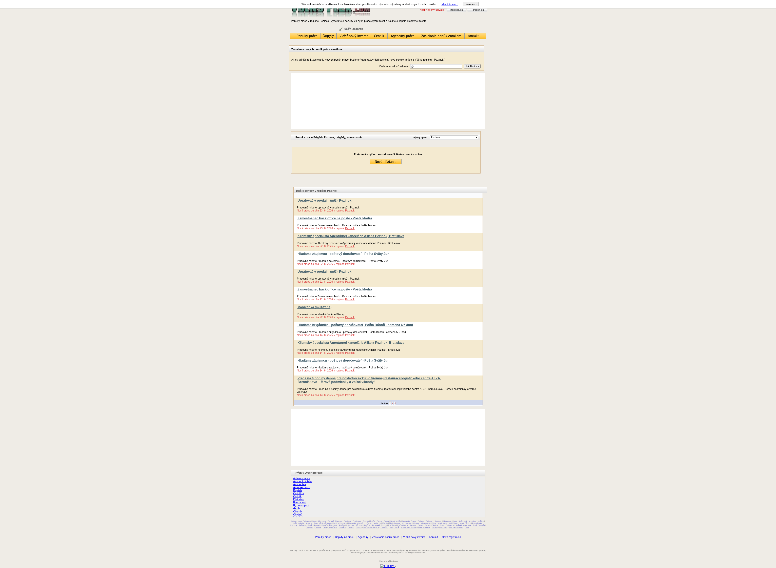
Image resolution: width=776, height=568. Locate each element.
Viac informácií (450, 4)
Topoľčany (332, 527)
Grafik (296, 508)
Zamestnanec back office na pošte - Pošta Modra (334, 218)
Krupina (309, 523)
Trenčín (351, 527)
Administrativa (301, 478)
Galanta (421, 521)
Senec (420, 525)
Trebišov (342, 527)
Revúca (367, 525)
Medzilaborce (394, 523)
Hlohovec (438, 521)
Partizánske (477, 523)
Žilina (467, 527)
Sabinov (413, 525)
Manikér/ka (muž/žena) (314, 307)
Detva (386, 521)
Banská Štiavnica (335, 521)
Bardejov (347, 521)
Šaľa (325, 527)
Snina (442, 525)
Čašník (297, 496)
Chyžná (297, 514)
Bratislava (357, 521)
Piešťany (302, 525)
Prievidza (350, 525)
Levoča (344, 523)
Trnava (359, 527)
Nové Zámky (465, 523)
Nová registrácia (451, 537)
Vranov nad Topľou (408, 527)
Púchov (359, 525)
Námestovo (425, 523)
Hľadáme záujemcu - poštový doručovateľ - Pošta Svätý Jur (343, 254)
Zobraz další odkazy (388, 561)
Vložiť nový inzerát (414, 537)
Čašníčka (298, 493)
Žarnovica (443, 527)
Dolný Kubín (395, 521)
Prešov (342, 525)
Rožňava (392, 525)
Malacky (377, 523)
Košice (481, 521)
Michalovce (406, 523)
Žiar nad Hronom (456, 527)
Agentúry (363, 537)
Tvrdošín (384, 527)
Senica (427, 525)
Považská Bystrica (329, 525)
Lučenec (368, 523)
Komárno (472, 521)
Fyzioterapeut (301, 505)
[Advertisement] (388, 101)
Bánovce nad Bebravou (301, 521)
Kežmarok (463, 521)
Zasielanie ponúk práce (385, 537)
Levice (336, 523)
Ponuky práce (323, 537)
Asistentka (299, 484)
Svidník (318, 527)
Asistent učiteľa (302, 481)
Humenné (447, 521)
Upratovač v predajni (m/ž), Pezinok (324, 200)
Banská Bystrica (319, 521)
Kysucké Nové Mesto (323, 523)
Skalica (435, 525)
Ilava (455, 521)
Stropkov (309, 527)
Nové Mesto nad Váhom (448, 523)
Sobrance (450, 525)
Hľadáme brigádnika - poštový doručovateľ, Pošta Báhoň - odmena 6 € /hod (355, 325)
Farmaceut (299, 502)
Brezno (366, 521)
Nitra (434, 523)
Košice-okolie (298, 523)
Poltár (310, 525)
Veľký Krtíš (394, 527)
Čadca (379, 521)
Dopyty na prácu (344, 537)
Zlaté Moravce (424, 527)
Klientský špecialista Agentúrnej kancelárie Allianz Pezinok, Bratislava (350, 236)
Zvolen (435, 527)
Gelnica (429, 521)
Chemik (297, 511)
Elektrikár (298, 499)
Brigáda (297, 490)
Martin (385, 523)
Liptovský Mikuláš (355, 523)
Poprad (317, 525)
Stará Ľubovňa (479, 525)
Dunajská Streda (409, 521)
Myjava (416, 523)
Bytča (372, 521)
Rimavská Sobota (379, 525)
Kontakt (433, 537)
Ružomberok (402, 525)
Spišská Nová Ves (463, 525)
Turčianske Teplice (371, 527)
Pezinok (350, 210)
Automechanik (301, 487)
